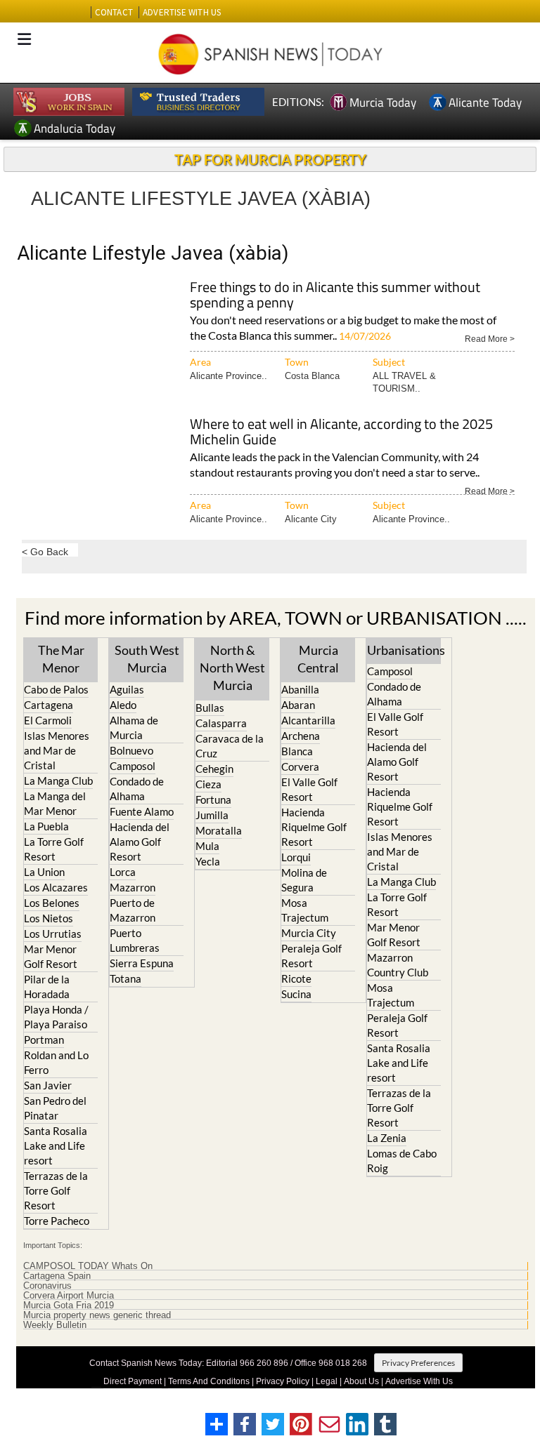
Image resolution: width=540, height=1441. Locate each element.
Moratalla (218, 830)
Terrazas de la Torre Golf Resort (56, 1190)
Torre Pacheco (56, 1220)
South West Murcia (147, 658)
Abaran (298, 704)
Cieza (208, 784)
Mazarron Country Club (397, 964)
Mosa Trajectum (304, 910)
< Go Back (45, 551)
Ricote (296, 978)
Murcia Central (318, 658)
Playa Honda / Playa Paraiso (56, 1016)
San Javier (48, 1085)
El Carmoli (48, 720)
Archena (300, 735)
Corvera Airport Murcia (68, 1295)
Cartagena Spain (57, 1276)
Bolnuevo (131, 750)
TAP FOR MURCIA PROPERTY (270, 159)
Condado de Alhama (137, 788)
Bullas (209, 707)
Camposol (132, 765)
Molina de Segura (304, 880)
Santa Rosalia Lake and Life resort (55, 1145)
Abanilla (300, 689)
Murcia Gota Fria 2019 (68, 1305)
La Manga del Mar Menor (55, 803)
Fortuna (213, 799)
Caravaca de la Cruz (229, 745)
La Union (44, 871)
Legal (327, 1381)
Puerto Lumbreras (135, 940)
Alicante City (311, 519)
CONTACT (114, 12)
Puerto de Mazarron (132, 910)
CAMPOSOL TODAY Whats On (88, 1266)
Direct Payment (132, 1381)
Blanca (297, 751)
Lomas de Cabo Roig (402, 1160)
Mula (207, 845)
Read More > (490, 338)
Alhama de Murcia (134, 727)
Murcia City (308, 933)
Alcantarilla (308, 720)
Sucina (296, 994)
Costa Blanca (312, 376)
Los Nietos (48, 918)
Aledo (123, 704)
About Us (361, 1381)
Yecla (207, 861)
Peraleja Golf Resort (311, 955)
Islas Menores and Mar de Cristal (56, 750)
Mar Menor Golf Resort (50, 956)
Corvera (300, 766)
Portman (44, 1039)
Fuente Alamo (142, 811)
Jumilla (212, 815)
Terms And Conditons (209, 1381)
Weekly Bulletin (54, 1325)
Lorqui (296, 857)
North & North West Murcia (232, 667)
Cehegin (214, 768)
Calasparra (221, 723)
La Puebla (46, 826)
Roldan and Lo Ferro (56, 1062)
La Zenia (386, 1137)
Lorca (123, 871)
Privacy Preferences (418, 1362)
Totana (125, 978)
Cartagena (48, 704)
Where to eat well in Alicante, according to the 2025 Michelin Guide (341, 432)
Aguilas (127, 689)
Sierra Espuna (142, 963)
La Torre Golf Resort (54, 849)
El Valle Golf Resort (309, 789)
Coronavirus (47, 1286)
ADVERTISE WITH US (182, 12)
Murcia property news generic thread (97, 1315)
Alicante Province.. (228, 376)
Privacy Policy (282, 1381)
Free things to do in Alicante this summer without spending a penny (335, 295)
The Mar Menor (61, 658)
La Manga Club (58, 780)
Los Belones (51, 902)
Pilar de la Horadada (47, 986)
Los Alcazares (56, 887)
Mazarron (132, 887)
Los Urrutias (53, 933)
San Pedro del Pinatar (55, 1108)
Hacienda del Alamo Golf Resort (139, 842)
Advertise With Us (419, 1381)
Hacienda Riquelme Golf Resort (314, 827)
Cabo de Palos (56, 689)
